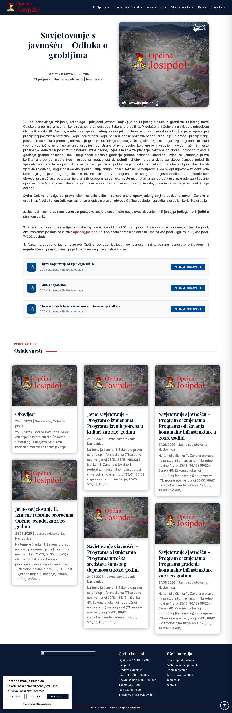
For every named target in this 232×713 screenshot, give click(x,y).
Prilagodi (15, 696)
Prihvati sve (57, 696)
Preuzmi (187, 267)
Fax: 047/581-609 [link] (130, 689)
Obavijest (25, 414)
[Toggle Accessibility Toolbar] (224, 705)
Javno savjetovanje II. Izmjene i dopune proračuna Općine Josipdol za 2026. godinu (44, 517)
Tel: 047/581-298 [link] (129, 684)
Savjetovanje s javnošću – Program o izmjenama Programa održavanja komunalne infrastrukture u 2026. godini (187, 426)
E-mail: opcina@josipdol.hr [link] (136, 694)
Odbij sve (36, 696)
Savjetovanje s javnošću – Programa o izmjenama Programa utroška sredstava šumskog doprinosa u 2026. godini (113, 558)
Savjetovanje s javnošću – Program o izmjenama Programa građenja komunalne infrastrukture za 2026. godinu (185, 564)
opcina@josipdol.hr (87, 232)
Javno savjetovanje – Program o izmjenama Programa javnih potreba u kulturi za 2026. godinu (115, 423)
